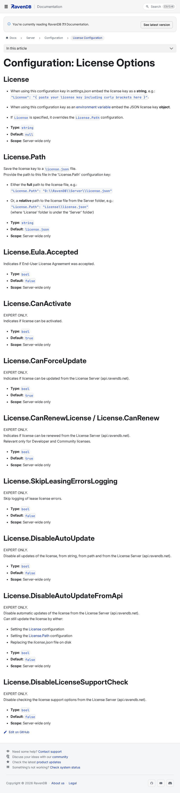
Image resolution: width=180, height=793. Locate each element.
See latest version (157, 25)
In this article (16, 48)
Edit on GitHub (19, 732)
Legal (73, 783)
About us (57, 783)
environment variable (93, 107)
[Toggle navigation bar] (6, 6)
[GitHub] (151, 783)
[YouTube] (161, 783)
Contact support (50, 751)
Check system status (65, 767)
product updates (49, 762)
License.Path (39, 635)
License (35, 629)
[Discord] (170, 783)
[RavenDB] (21, 6)
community (60, 757)
